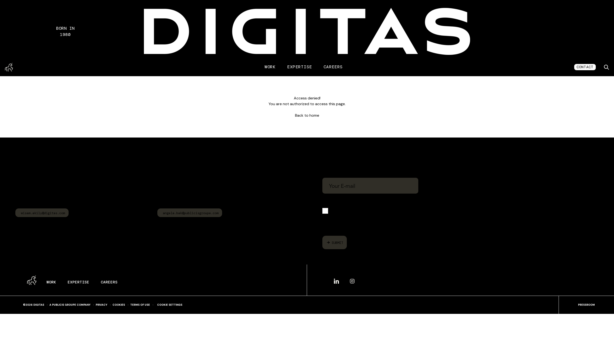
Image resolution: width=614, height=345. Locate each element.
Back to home (307, 115)
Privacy (101, 305)
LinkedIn (336, 279)
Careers (333, 67)
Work (270, 67)
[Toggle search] (606, 67)
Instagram (352, 279)
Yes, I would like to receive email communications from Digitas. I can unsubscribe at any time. (376, 212)
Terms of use (140, 305)
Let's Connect (350, 160)
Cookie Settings (169, 305)
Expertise (299, 67)
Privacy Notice (564, 224)
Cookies (118, 305)
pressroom (586, 305)
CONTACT (585, 66)
